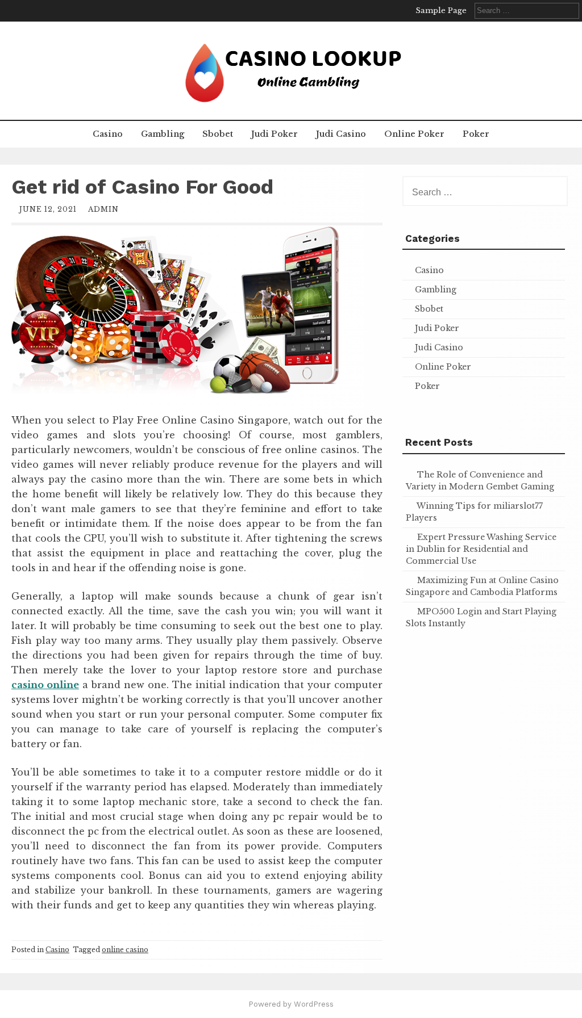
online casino (125, 949)
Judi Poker (274, 134)
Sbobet (217, 134)
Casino (108, 134)
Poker (476, 134)
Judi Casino (341, 134)
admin (103, 209)
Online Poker (414, 134)
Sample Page (441, 10)
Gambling (162, 134)
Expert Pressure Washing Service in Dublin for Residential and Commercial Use (481, 549)
